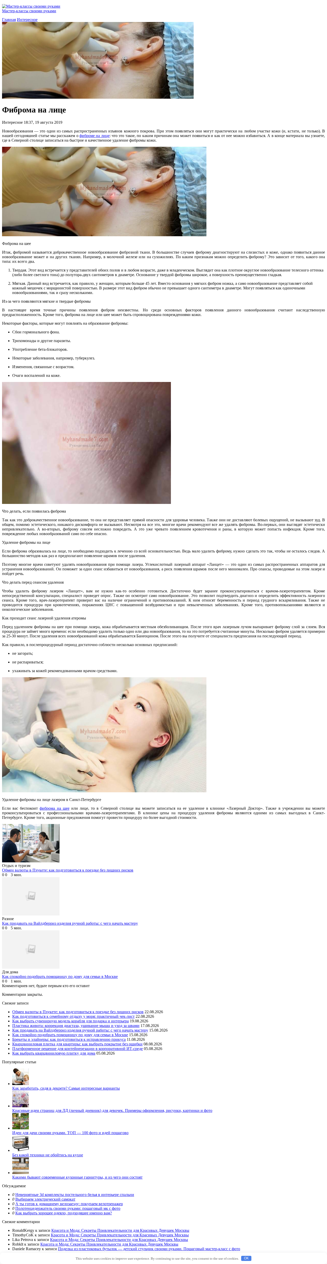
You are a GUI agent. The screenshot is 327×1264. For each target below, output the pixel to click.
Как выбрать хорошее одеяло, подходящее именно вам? (63, 1213)
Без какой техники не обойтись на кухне (47, 1155)
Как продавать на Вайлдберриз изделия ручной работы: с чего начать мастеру (80, 1030)
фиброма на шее (54, 808)
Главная (9, 19)
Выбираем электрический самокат (45, 1199)
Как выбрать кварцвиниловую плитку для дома (53, 1053)
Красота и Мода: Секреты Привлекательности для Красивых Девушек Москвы (120, 1230)
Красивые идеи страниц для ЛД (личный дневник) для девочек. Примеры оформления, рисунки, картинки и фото (112, 1110)
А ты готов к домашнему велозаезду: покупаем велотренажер (69, 1204)
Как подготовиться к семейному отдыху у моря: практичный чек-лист (73, 1016)
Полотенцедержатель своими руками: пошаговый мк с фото (67, 1208)
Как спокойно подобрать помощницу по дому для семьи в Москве (70, 1035)
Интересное (27, 19)
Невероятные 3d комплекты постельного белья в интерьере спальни (74, 1194)
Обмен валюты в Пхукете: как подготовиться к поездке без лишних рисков (78, 1012)
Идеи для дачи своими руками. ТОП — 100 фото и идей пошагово (70, 1133)
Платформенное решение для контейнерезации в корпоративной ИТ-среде (77, 1048)
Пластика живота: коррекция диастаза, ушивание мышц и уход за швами (75, 1025)
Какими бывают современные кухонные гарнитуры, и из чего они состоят (77, 1177)
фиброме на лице (94, 135)
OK (246, 1258)
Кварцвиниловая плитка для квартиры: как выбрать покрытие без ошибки (77, 1044)
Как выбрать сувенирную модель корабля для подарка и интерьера (70, 1021)
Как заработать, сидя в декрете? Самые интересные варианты (66, 1088)
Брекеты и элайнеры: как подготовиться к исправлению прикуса (69, 1039)
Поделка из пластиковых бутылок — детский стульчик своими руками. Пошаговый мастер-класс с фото (149, 1249)
